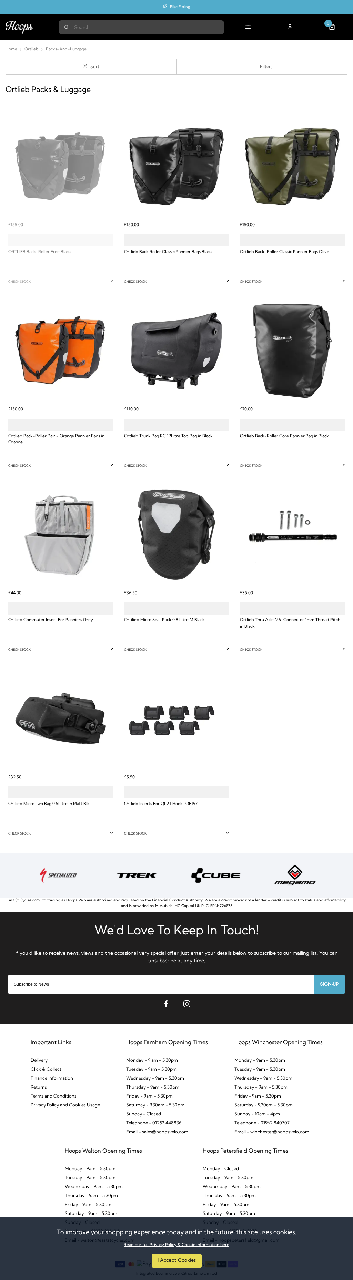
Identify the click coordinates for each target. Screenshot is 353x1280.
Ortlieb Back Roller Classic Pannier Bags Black (168, 252)
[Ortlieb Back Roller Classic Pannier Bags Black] (176, 166)
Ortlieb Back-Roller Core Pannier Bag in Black (284, 436)
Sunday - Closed (143, 1114)
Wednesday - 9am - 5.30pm (155, 1078)
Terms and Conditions (54, 1096)
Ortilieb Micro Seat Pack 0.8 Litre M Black (164, 620)
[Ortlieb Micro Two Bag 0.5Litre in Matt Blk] (60, 718)
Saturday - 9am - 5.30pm (91, 1213)
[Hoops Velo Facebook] (166, 1003)
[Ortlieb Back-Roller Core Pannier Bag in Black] (292, 350)
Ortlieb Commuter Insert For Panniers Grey (50, 620)
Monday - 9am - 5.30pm (259, 1060)
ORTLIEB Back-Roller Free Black (39, 252)
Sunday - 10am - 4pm (257, 1114)
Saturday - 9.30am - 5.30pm (155, 1105)
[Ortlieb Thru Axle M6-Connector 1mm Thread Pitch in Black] (292, 534)
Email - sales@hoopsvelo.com (157, 1132)
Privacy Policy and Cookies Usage (65, 1105)
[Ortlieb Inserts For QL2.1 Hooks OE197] (176, 718)
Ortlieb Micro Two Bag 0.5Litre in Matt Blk (49, 804)
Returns (39, 1087)
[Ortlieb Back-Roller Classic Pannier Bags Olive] (292, 166)
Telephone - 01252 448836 (153, 1123)
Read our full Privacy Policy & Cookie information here (176, 1245)
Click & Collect (46, 1069)
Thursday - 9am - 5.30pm (152, 1087)
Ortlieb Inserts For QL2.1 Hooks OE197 (161, 804)
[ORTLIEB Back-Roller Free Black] (60, 166)
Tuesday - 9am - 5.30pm (151, 1069)
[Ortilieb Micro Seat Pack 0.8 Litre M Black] (176, 534)
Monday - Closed (221, 1169)
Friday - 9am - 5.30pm (149, 1096)
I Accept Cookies (177, 1260)
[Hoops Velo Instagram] (186, 1003)
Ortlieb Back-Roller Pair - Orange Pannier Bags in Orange (56, 439)
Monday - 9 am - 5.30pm (152, 1060)
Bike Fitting (180, 7)
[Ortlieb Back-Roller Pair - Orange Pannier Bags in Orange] (60, 350)
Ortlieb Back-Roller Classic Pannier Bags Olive (284, 252)
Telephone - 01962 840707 (262, 1123)
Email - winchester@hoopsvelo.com (271, 1132)
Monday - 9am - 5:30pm (90, 1169)
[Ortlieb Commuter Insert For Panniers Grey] (60, 534)
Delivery (39, 1060)
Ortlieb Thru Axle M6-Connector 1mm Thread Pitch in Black (290, 623)
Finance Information (52, 1078)
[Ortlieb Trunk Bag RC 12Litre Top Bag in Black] (176, 350)
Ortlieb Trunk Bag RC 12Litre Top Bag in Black (168, 436)
